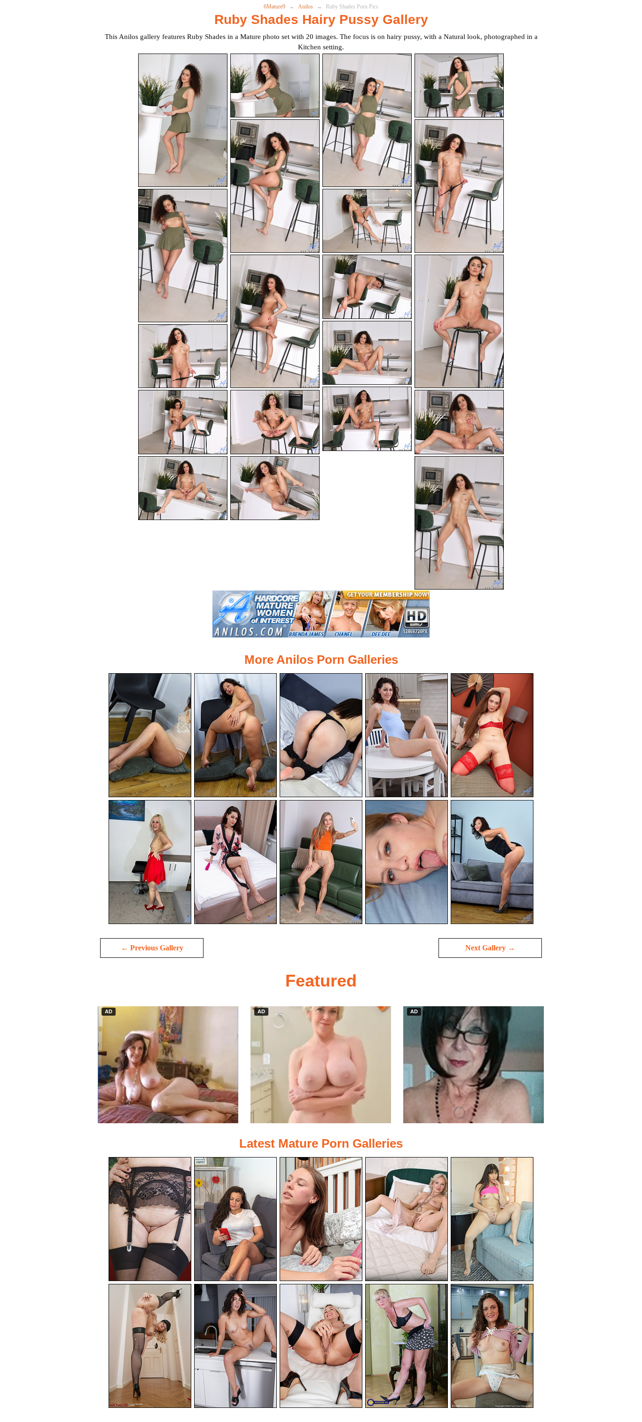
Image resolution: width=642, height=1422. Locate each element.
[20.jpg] (459, 523)
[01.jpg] (182, 120)
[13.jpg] (182, 422)
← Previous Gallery (152, 948)
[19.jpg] (367, 419)
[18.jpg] (275, 488)
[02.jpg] (275, 86)
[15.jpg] (367, 353)
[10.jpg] (275, 321)
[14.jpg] (275, 422)
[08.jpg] (459, 186)
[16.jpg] (459, 422)
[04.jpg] (459, 86)
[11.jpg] (367, 287)
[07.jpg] (367, 221)
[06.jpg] (275, 186)
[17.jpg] (182, 488)
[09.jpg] (182, 356)
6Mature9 (274, 6)
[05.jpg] (182, 255)
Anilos (305, 6)
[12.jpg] (459, 321)
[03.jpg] (367, 120)
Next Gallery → (490, 948)
